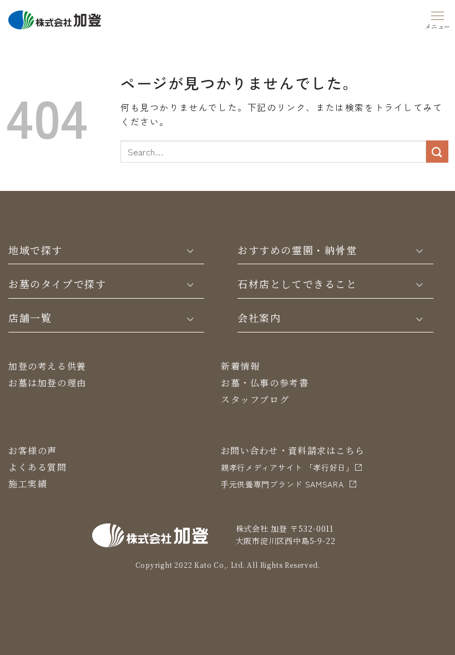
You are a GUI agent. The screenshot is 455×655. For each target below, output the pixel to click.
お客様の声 (32, 450)
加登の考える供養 (47, 366)
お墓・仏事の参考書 (265, 382)
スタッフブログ (255, 399)
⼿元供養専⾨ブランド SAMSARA (282, 484)
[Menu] (437, 18)
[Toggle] (190, 250)
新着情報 (240, 366)
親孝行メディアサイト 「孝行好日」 (287, 467)
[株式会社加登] (54, 18)
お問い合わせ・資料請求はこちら (293, 450)
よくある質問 (37, 467)
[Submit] (437, 151)
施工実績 (27, 483)
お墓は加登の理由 (47, 382)
